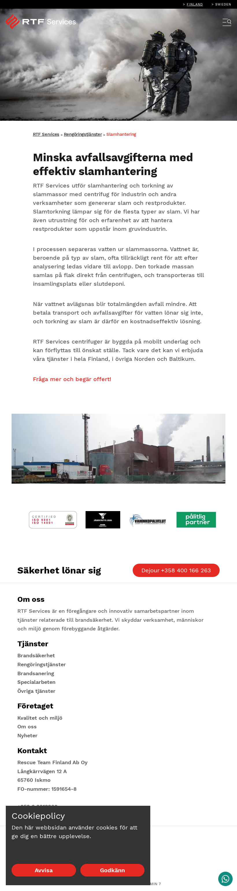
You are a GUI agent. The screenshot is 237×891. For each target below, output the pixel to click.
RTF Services (46, 134)
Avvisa (44, 870)
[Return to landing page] (44, 22)
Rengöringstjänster (83, 134)
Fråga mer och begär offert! (72, 379)
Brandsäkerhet (36, 655)
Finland (195, 4)
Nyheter (27, 735)
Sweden (223, 4)
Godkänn (112, 870)
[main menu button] (227, 23)
